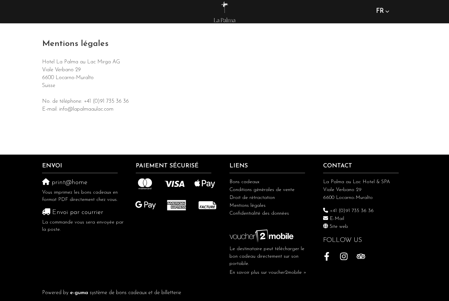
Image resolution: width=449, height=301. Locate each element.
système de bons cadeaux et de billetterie (125, 292)
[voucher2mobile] (262, 236)
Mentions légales (247, 205)
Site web (339, 226)
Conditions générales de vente (262, 189)
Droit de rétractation (252, 197)
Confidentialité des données (259, 213)
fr (380, 11)
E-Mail (337, 218)
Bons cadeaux (244, 182)
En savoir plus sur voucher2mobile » (267, 272)
